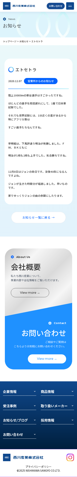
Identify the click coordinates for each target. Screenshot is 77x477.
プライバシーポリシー (38, 466)
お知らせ (23, 41)
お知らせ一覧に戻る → (38, 217)
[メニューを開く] (70, 6)
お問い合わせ (55, 5)
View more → (30, 292)
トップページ (9, 41)
